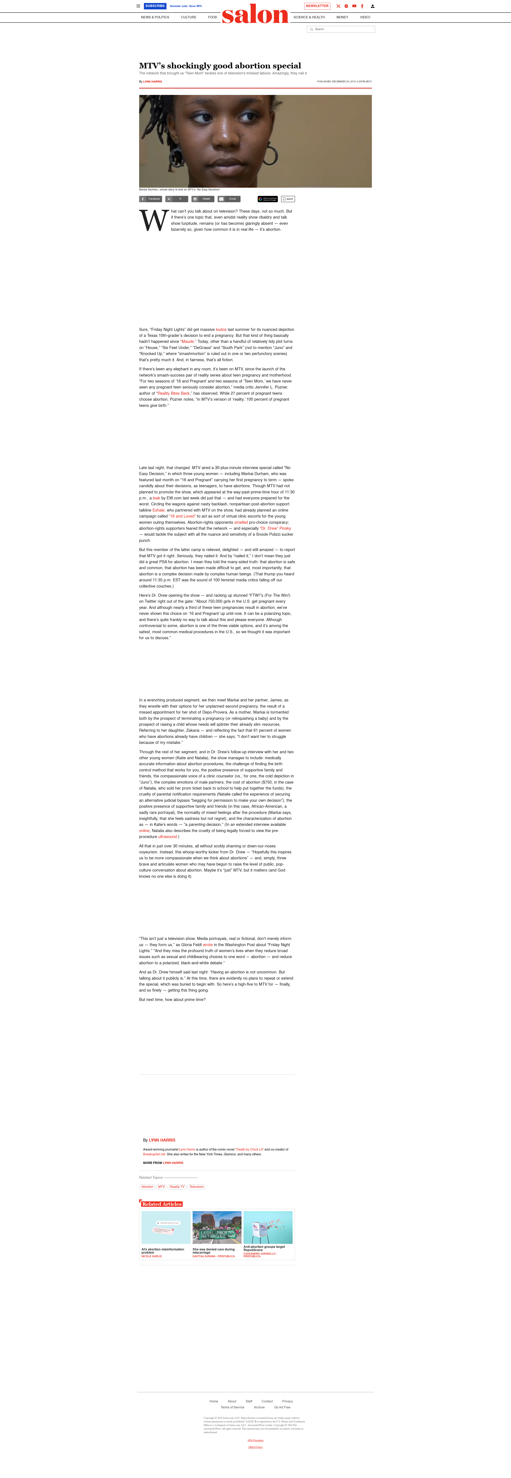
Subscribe (155, 6)
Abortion (147, 1187)
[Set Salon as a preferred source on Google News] (268, 199)
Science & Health (309, 17)
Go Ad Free (282, 1407)
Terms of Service (232, 1407)
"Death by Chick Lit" (249, 1149)
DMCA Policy (256, 1447)
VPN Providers (255, 1441)
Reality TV (176, 1187)
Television (196, 1187)
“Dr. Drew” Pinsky (275, 529)
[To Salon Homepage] (255, 13)
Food (212, 17)
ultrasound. (168, 837)
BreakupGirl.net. (154, 1154)
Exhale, (159, 511)
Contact (267, 1401)
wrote (208, 945)
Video (365, 17)
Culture (188, 17)
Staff (249, 1401)
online (144, 831)
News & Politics (155, 17)
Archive (259, 1407)
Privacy (287, 1401)
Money (342, 17)
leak (156, 498)
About (232, 1401)
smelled (241, 523)
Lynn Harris (152, 81)
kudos (221, 330)
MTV (161, 1187)
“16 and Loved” (182, 517)
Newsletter (317, 6)
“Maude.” (188, 342)
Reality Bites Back (174, 394)
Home (214, 1401)
